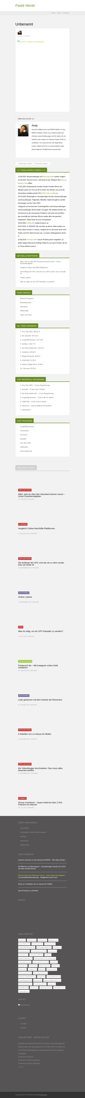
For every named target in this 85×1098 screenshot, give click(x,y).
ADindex (42, 940)
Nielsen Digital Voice (52, 980)
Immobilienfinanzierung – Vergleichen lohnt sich (38, 877)
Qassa (51, 984)
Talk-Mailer (59, 987)
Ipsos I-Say (44, 966)
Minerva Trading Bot (27, 977)
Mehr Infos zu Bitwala (50, 193)
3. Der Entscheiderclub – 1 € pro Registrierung (36, 393)
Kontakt (23, 836)
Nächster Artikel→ (42, 164)
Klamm (22, 969)
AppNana (53, 940)
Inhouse (23, 966)
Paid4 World (25, 6)
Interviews (24, 307)
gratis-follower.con (40, 962)
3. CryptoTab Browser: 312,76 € (31, 340)
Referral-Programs (27, 298)
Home (53, 13)
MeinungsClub (25, 973)
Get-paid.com (25, 962)
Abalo (22, 940)
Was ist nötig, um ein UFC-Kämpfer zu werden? (37, 282)
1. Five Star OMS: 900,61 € (30, 332)
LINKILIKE (24, 447)
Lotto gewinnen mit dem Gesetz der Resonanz (40, 700)
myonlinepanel (25, 980)
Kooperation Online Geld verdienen (33, 832)
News (21, 627)
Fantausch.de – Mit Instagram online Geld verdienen (38, 666)
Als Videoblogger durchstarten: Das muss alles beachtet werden (40, 769)
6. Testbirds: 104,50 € (28, 352)
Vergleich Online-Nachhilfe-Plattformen (34, 267)
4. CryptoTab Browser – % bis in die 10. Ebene (37, 397)
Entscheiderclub (26, 451)
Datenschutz (24, 845)
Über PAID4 (24, 828)
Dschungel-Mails (44, 947)
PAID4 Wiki (24, 311)
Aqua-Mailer (24, 944)
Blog (60, 13)
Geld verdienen (25, 958)
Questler (23, 439)
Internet (33, 966)
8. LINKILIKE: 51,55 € (28, 360)
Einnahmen (24, 951)
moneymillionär (53, 977)
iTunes (55, 966)
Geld (48, 955)
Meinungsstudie (48, 176)
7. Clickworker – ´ (26, 410)
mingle (41, 977)
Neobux (38, 980)
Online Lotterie (25, 278)
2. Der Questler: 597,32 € (29, 336)
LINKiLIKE (30, 223)
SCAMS (23, 1028)
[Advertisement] (42, 63)
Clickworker (24, 431)
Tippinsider (24, 991)
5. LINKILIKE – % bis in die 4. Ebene (33, 402)
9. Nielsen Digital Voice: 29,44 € (31, 364)
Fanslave (23, 955)
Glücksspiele (24, 593)
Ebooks (57, 947)
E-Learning (23, 524)
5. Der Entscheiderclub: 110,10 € (32, 348)
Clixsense (23, 435)
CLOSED (23, 1024)
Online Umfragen (25, 661)
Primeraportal (40, 984)
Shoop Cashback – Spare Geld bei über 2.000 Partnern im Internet (40, 803)
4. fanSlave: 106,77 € (27, 344)
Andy (21, 36)
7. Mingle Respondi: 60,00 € (30, 356)
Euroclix (52, 951)
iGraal (54, 962)
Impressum (24, 841)
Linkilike (32, 969)
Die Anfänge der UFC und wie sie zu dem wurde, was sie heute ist (43, 272)
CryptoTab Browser (27, 426)
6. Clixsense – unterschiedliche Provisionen (36, 406)
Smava (34, 987)
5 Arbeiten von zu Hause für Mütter (34, 734)
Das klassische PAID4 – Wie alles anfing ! (49, 860)
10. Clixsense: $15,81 (28, 368)
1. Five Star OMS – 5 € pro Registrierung (35, 385)
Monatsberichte (25, 302)
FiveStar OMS (32, 239)
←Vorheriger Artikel (24, 164)
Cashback (22, 798)
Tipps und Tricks (26, 315)
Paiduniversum (25, 984)
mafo (42, 969)
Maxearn (51, 969)
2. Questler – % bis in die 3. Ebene (32, 389)
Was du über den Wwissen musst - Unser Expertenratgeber (41, 875)
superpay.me (46, 987)
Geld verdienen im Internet (44, 958)
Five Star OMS (25, 443)
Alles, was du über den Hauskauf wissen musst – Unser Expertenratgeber (40, 262)
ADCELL (32, 940)
